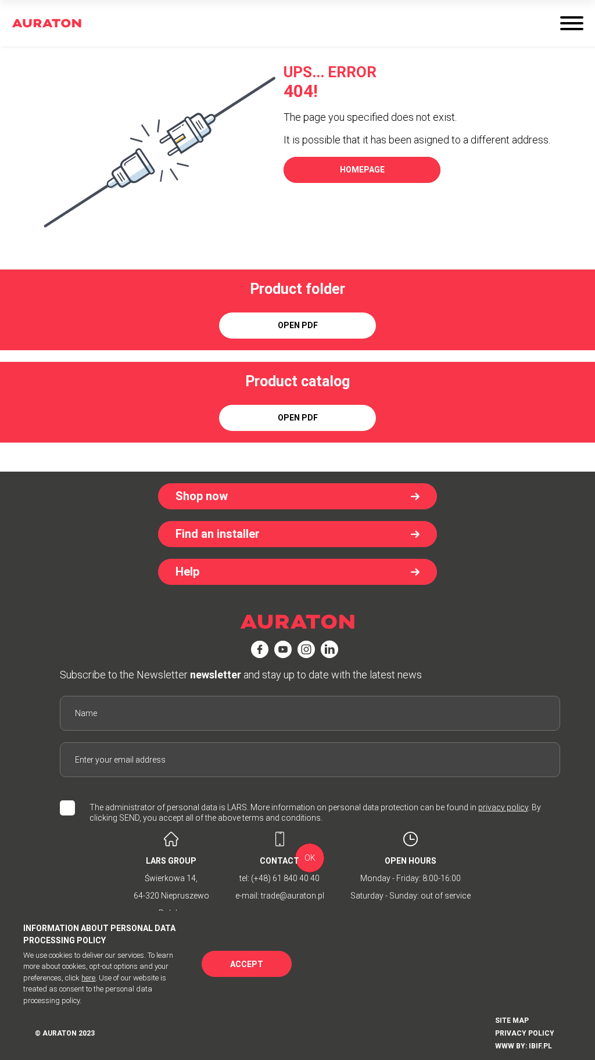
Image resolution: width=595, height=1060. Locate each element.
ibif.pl (540, 1046)
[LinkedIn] (329, 649)
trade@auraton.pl (292, 895)
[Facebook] (259, 649)
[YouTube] (283, 649)
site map (512, 1020)
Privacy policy (524, 1033)
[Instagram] (306, 649)
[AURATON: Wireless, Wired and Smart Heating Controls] (47, 23)
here (88, 977)
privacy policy (503, 807)
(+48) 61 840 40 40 (285, 878)
